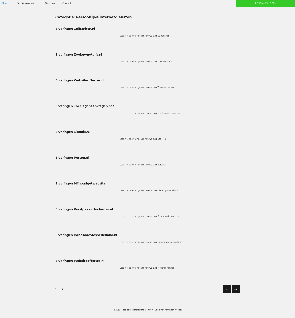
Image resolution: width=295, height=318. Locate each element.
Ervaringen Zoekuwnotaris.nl (78, 54)
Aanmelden (169, 310)
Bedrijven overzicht (27, 3)
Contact (66, 3)
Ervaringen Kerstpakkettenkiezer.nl (84, 209)
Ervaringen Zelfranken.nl (75, 29)
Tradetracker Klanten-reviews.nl (133, 310)
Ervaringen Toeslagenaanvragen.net (84, 106)
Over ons (50, 3)
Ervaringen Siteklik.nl (72, 132)
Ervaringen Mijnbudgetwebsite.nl (82, 183)
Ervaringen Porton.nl (72, 157)
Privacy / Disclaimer (155, 310)
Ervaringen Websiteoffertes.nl (79, 80)
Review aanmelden (265, 3)
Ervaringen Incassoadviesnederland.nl (86, 235)
